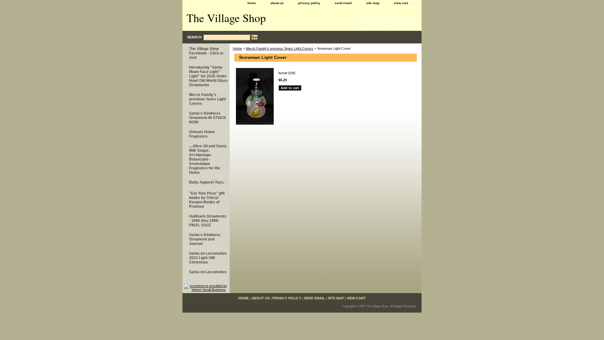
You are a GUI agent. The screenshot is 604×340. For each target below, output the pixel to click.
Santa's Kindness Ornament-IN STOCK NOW (207, 117)
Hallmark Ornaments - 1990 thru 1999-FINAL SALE (207, 220)
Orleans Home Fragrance (202, 134)
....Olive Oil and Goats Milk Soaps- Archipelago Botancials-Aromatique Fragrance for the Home (208, 159)
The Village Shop (226, 17)
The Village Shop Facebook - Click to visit (206, 53)
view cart (401, 3)
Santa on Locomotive (208, 272)
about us (277, 3)
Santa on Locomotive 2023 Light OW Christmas (208, 257)
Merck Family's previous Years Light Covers (279, 48)
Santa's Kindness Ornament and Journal (205, 239)
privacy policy (309, 3)
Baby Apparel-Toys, (206, 182)
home (252, 3)
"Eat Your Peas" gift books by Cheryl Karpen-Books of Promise (207, 200)
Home (237, 48)
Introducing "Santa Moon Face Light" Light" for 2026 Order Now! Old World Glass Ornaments (208, 76)
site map (372, 3)
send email (343, 3)
